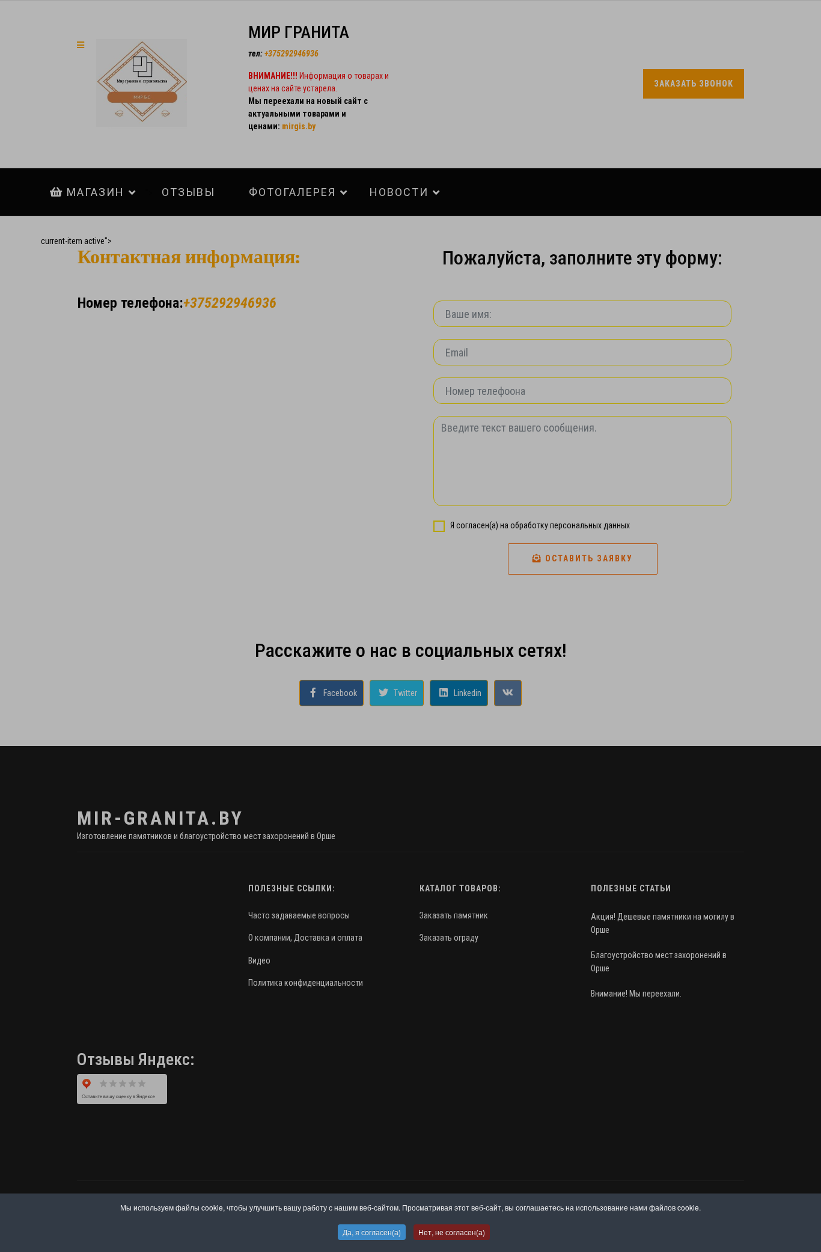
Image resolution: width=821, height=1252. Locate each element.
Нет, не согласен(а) (451, 1232)
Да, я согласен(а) (372, 1232)
